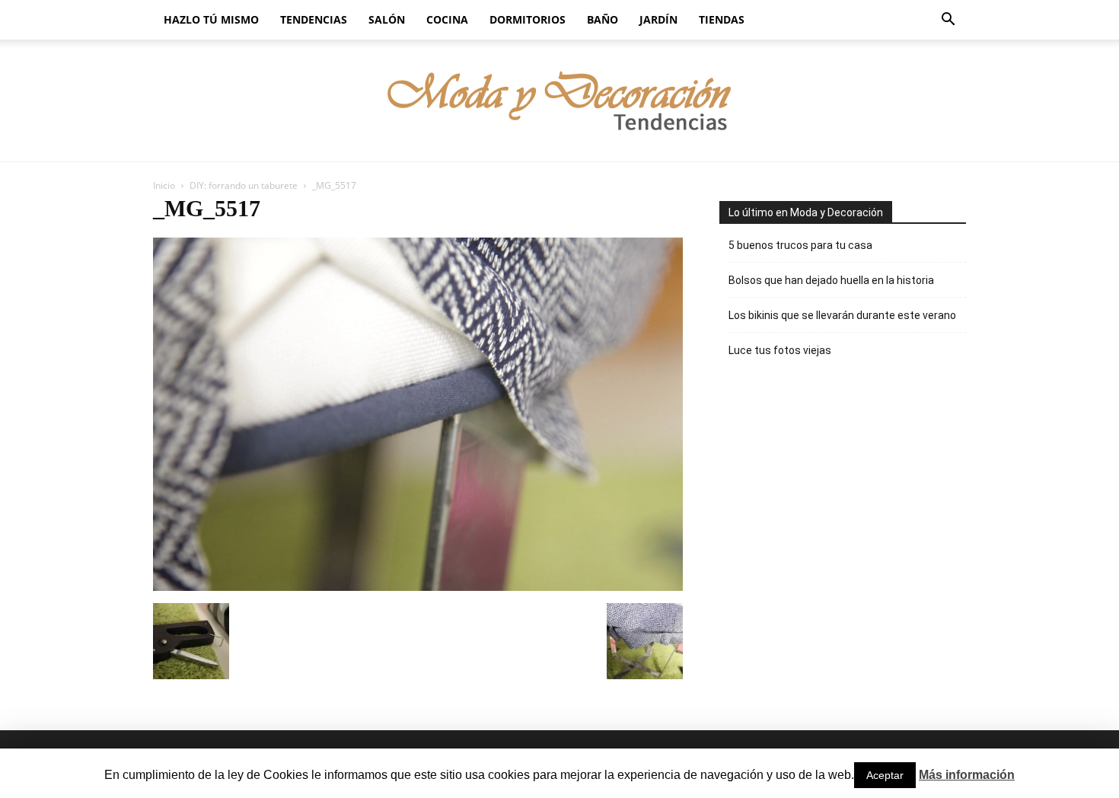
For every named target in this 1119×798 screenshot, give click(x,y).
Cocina (447, 19)
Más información (967, 774)
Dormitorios (527, 19)
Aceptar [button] (885, 775)
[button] (947, 21)
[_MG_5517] (418, 587)
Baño (602, 19)
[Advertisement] (833, 497)
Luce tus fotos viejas (779, 350)
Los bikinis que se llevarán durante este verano (842, 315)
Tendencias (313, 19)
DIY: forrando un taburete (244, 185)
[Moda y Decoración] (559, 102)
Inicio (164, 185)
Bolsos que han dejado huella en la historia (831, 280)
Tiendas (721, 19)
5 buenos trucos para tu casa (800, 245)
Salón (386, 19)
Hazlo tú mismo (211, 19)
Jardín (658, 19)
